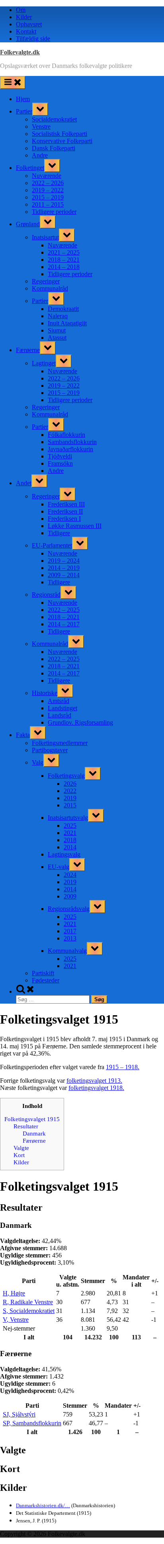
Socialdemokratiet (54, 119)
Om (20, 9)
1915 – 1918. (122, 1067)
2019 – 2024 (64, 560)
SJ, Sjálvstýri (19, 1414)
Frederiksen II (65, 511)
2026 (70, 783)
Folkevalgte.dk (20, 52)
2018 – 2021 (64, 259)
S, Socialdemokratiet (29, 1310)
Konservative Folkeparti (62, 140)
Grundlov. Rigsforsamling (80, 722)
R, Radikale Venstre (28, 1302)
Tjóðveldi (60, 456)
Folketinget (30, 167)
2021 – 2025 (64, 252)
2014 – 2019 (64, 567)
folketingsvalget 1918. (96, 1087)
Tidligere (59, 533)
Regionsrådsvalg (69, 908)
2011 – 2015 (48, 204)
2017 (70, 931)
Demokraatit (63, 308)
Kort (19, 1155)
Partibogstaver (50, 750)
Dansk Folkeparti (53, 148)
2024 (70, 874)
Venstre (41, 126)
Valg (37, 762)
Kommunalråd (50, 288)
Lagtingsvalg (64, 854)
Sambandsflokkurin (72, 441)
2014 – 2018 (64, 266)
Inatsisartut (45, 237)
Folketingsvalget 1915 (32, 1119)
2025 (70, 825)
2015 (70, 805)
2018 (70, 840)
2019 (70, 798)
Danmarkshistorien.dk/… (43, 1505)
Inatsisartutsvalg (68, 817)
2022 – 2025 (64, 609)
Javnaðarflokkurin (70, 449)
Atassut (57, 337)
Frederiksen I (64, 518)
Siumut (57, 330)
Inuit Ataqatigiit (67, 323)
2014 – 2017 (64, 624)
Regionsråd (46, 594)
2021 (70, 832)
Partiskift (43, 973)
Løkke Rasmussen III (75, 525)
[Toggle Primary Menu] (12, 82)
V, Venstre (16, 1319)
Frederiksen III (66, 504)
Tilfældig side (33, 38)
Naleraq (58, 316)
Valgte (21, 1147)
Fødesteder (45, 980)
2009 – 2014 (64, 575)
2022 (70, 790)
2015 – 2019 (48, 197)
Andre (40, 155)
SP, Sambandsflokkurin (32, 1423)
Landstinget (62, 708)
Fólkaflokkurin (66, 434)
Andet (23, 483)
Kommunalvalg (67, 950)
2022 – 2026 (48, 182)
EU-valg (58, 866)
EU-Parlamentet (52, 545)
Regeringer (46, 281)
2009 (70, 896)
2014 (70, 847)
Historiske (44, 692)
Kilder (24, 17)
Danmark (34, 1133)
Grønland (28, 224)
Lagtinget (44, 363)
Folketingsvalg (66, 775)
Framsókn (60, 463)
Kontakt (26, 31)
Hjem (23, 99)
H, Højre (14, 1293)
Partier (24, 111)
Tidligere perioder (54, 211)
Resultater (26, 1126)
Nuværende (46, 175)
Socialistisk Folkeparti (59, 133)
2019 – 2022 (48, 190)
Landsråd (59, 715)
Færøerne (28, 350)
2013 (70, 938)
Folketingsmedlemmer (60, 742)
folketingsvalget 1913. (94, 1080)
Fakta (23, 734)
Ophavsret (29, 24)
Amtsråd (58, 700)
